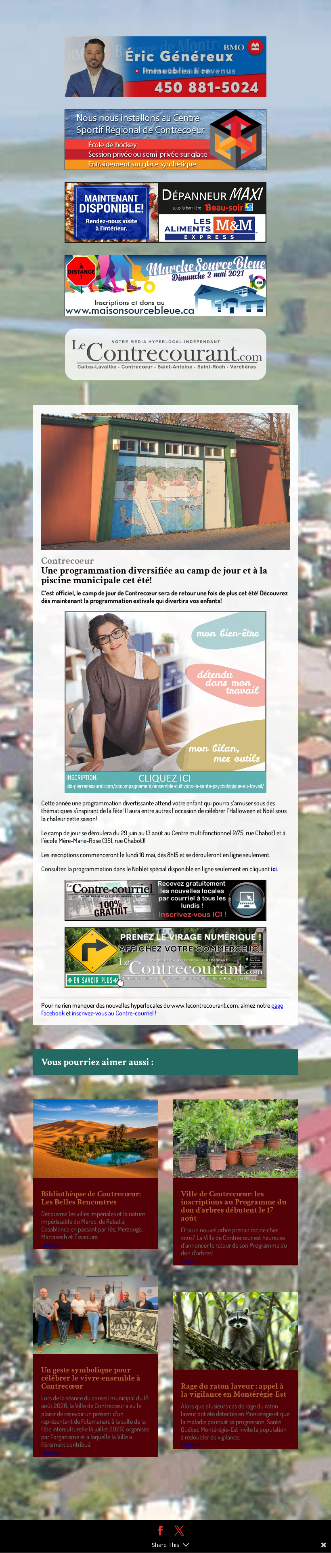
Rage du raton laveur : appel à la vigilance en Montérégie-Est (233, 1390)
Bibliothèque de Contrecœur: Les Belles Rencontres (91, 1198)
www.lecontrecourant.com (204, 1005)
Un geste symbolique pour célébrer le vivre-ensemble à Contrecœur (90, 1378)
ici (274, 869)
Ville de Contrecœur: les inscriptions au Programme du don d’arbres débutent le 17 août (234, 1206)
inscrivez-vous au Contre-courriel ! (114, 1013)
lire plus (51, 1245)
